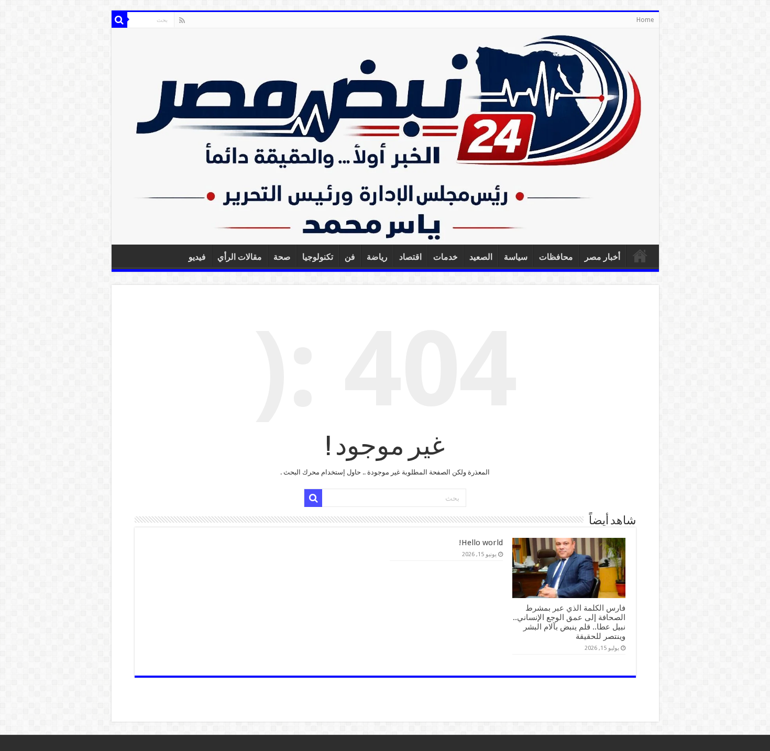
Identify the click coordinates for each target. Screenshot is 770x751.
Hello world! (481, 542)
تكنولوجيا (317, 257)
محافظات (556, 257)
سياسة (515, 257)
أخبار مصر (602, 257)
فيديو (197, 257)
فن (350, 257)
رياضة (377, 257)
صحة (282, 257)
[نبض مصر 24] (385, 136)
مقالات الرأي (239, 257)
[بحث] (119, 20)
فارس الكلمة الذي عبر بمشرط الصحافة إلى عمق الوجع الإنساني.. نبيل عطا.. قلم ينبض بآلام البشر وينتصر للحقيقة (569, 622)
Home (645, 20)
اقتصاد (410, 257)
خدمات (445, 257)
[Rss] (182, 20)
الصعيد (480, 257)
